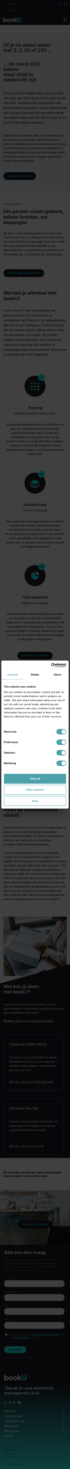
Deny (35, 800)
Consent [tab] (12, 674)
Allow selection (35, 789)
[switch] (61, 742)
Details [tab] (35, 674)
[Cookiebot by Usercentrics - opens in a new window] (51, 665)
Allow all (35, 778)
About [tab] (57, 674)
